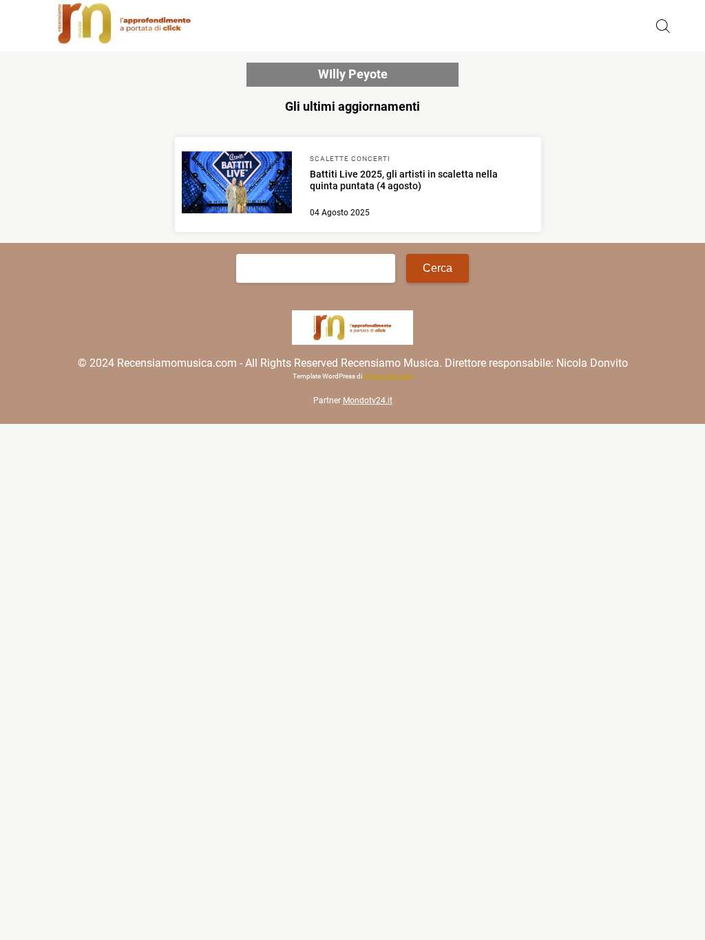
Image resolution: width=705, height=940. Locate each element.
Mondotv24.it (367, 400)
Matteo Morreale (388, 376)
